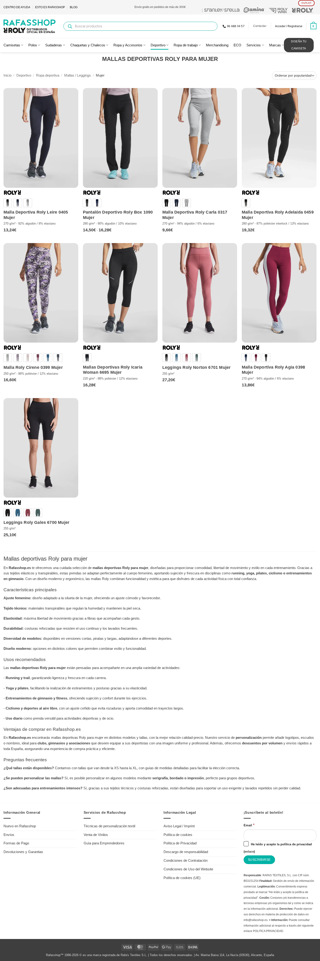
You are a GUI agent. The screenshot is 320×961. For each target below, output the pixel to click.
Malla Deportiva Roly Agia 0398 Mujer (273, 370)
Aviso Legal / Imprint (179, 826)
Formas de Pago (16, 843)
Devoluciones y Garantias (23, 852)
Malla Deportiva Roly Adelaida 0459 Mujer (278, 215)
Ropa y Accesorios (127, 45)
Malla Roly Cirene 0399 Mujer (33, 367)
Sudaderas (53, 45)
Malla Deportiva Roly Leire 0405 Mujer (36, 215)
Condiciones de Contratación (186, 860)
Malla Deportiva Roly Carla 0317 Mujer (194, 215)
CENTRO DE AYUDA (17, 7)
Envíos (9, 835)
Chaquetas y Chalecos (87, 45)
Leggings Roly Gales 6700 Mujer (36, 522)
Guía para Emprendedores (104, 843)
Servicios (253, 45)
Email (249, 825)
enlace (249, 851)
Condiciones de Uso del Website (188, 869)
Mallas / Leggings (77, 75)
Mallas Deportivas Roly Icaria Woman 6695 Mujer (112, 370)
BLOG (74, 7)
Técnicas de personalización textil (109, 826)
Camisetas (12, 45)
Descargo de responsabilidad (186, 852)
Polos (32, 45)
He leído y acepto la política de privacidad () (278, 848)
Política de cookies (178, 835)
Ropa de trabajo (186, 45)
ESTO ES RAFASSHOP (50, 7)
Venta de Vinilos (96, 835)
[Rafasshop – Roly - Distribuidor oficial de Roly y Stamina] (30, 26)
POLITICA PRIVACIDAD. (268, 931)
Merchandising (217, 45)
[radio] (8, 203)
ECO (237, 45)
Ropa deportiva (47, 75)
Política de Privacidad (180, 843)
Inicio (7, 75)
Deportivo (158, 45)
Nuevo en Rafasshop (20, 826)
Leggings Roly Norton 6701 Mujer (196, 367)
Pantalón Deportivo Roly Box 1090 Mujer (118, 215)
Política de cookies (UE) (182, 878)
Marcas (275, 45)
